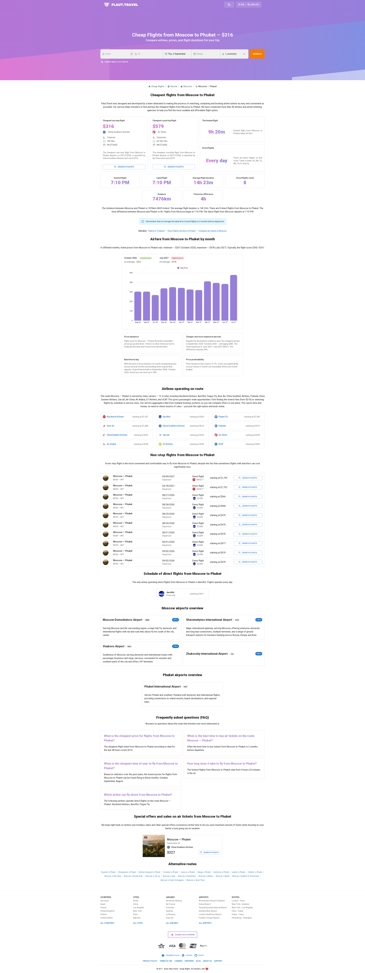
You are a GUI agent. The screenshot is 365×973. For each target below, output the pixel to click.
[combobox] (117, 54)
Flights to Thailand (156, 231)
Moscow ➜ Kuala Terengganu (172, 880)
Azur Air (110, 426)
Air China (223, 435)
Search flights (126, 167)
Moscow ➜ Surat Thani (196, 880)
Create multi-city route (116, 62)
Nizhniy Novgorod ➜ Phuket (149, 872)
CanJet (166, 435)
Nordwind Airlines (115, 416)
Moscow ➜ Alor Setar (113, 876)
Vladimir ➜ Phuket (255, 872)
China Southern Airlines (174, 426)
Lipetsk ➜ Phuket (238, 872)
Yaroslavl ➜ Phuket (170, 872)
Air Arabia (111, 444)
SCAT (221, 444)
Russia (173, 86)
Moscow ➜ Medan (206, 876)
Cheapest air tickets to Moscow (213, 231)
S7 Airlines (168, 444)
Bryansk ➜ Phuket (108, 872)
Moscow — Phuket (179, 839)
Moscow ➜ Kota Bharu (187, 876)
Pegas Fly (223, 416)
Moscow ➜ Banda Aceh (133, 876)
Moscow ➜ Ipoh (169, 876)
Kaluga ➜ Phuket (204, 872)
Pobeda (222, 426)
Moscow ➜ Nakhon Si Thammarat (245, 876)
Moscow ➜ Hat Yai (153, 876)
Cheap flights (157, 86)
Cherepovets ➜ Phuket (127, 872)
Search (257, 54)
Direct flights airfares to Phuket (182, 231)
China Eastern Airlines (117, 435)
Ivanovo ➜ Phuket (188, 872)
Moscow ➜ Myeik (222, 876)
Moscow (187, 86)
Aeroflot (166, 416)
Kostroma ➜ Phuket (221, 872)
